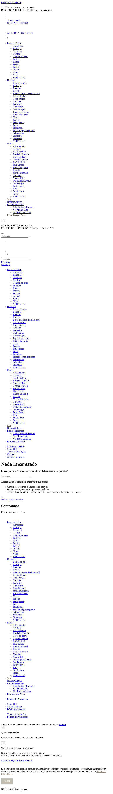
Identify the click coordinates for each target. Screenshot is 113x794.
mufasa (62, 724)
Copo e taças (19, 99)
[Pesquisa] (30, 236)
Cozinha (17, 101)
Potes (15, 125)
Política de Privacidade (17, 699)
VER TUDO (19, 77)
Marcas (10, 143)
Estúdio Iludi (19, 162)
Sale (9, 199)
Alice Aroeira (19, 146)
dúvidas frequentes (15, 457)
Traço (15, 194)
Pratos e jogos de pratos (24, 130)
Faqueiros (17, 104)
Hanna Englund (20, 167)
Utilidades (11, 80)
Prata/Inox (18, 128)
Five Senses (18, 165)
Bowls (16, 91)
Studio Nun (18, 191)
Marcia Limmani (20, 173)
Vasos (15, 72)
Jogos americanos (21, 112)
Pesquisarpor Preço (5, 263)
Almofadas (18, 46)
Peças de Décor (14, 43)
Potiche (16, 67)
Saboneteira (18, 133)
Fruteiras (17, 59)
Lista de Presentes (15, 204)
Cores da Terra (20, 157)
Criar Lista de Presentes (24, 207)
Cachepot (17, 51)
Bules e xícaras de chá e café (26, 93)
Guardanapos (19, 109)
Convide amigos (14, 706)
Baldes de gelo (20, 83)
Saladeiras (17, 136)
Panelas (16, 120)
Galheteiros (18, 106)
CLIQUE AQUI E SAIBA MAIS (17, 760)
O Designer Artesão (22, 180)
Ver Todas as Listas (22, 212)
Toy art (16, 69)
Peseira (16, 64)
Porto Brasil (18, 186)
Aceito (7, 781)
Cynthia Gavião (20, 159)
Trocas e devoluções (16, 451)
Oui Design (18, 183)
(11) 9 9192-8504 (34, 512)
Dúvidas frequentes (16, 709)
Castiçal (16, 54)
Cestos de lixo (19, 96)
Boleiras (17, 88)
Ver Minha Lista (20, 210)
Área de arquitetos (15, 446)
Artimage (17, 149)
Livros (16, 62)
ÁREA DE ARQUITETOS (20, 33)
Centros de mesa (20, 56)
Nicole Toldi (19, 178)
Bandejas (17, 48)
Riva (15, 188)
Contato (10, 454)
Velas (15, 75)
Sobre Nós (12, 449)
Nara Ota (17, 175)
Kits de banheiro (20, 114)
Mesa (15, 117)
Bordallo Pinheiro (21, 154)
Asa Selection (19, 151)
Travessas (17, 138)
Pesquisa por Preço (16, 215)
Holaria (16, 170)
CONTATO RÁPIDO (17, 23)
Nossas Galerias (14, 202)
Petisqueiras (18, 122)
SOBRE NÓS (13, 20)
